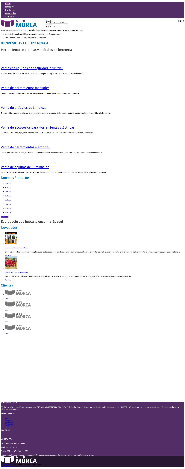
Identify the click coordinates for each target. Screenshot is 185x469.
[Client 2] (18, 306)
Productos (10, 10)
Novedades (10, 13)
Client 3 (7, 321)
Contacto (9, 16)
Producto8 (8, 212)
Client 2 (7, 310)
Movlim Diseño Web (8, 466)
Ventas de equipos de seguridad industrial (32, 68)
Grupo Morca (6, 464)
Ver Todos (4, 217)
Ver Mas (8, 255)
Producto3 (8, 191)
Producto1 (8, 183)
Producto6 (8, 204)
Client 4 (7, 333)
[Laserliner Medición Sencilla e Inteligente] (11, 244)
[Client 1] (18, 294)
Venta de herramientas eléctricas (25, 147)
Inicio (7, 3)
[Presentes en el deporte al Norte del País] (11, 268)
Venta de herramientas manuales (25, 88)
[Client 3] (18, 318)
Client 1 (7, 298)
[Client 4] (18, 329)
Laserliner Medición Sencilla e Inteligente (16, 248)
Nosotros (9, 6)
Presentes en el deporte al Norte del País (16, 272)
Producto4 (8, 196)
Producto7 (8, 208)
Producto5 (8, 200)
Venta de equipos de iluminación (25, 167)
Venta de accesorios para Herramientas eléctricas (37, 127)
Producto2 (8, 187)
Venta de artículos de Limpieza (24, 108)
